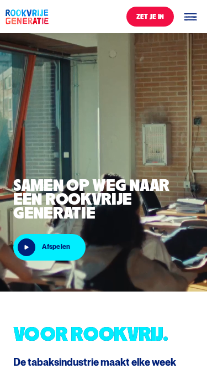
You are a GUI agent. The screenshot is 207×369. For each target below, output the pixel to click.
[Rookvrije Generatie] (26, 16)
